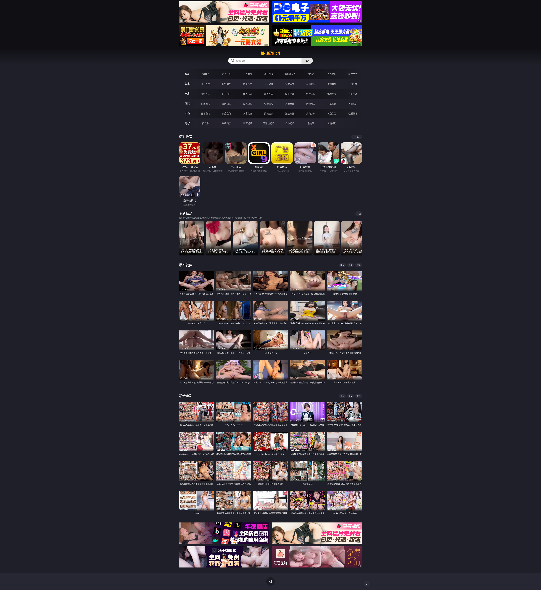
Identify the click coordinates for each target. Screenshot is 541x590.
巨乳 (350, 265)
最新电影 (185, 395)
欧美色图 (247, 103)
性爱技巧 (352, 113)
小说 (187, 113)
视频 (187, 84)
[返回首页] (366, 583)
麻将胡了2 (290, 74)
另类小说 (310, 113)
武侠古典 (268, 113)
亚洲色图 (226, 103)
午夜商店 (226, 123)
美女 (342, 265)
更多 (359, 265)
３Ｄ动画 (268, 84)
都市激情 (205, 113)
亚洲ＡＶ (205, 84)
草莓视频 (247, 123)
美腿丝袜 (289, 103)
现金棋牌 (331, 74)
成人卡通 (247, 93)
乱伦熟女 (331, 93)
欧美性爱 (268, 93)
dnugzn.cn (270, 53)
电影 (187, 94)
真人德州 (226, 74)
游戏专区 (268, 74)
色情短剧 (331, 123)
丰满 (342, 396)
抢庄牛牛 (352, 74)
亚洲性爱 (205, 93)
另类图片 (352, 103)
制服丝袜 (289, 93)
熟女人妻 (289, 84)
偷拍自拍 (226, 93)
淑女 (350, 396)
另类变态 (352, 93)
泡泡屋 (310, 123)
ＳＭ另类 (352, 84)
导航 (187, 123)
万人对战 (247, 74)
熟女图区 (331, 103)
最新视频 (185, 265)
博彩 (187, 74)
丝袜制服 (310, 84)
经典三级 (310, 93)
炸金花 (310, 74)
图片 (187, 104)
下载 (359, 213)
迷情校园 (289, 113)
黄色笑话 (331, 113)
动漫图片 (268, 103)
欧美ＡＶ (247, 84)
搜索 (307, 60)
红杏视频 (289, 123)
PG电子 (205, 74)
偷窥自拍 (205, 103)
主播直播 (331, 84)
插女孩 (205, 123)
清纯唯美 (310, 103)
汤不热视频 (268, 123)
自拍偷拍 (226, 84)
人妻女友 (247, 113)
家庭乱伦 (226, 113)
